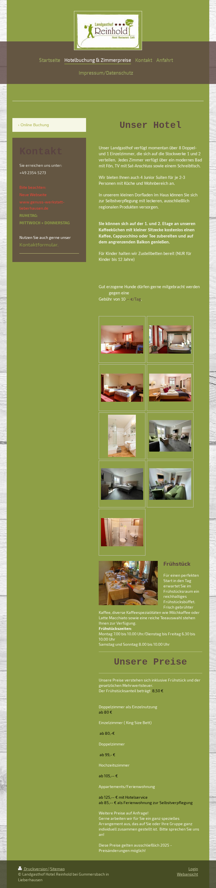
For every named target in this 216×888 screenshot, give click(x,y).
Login (193, 868)
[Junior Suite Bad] (122, 532)
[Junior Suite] (170, 436)
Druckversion (35, 868)
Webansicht (187, 874)
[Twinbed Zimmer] (122, 339)
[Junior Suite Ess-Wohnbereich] (170, 484)
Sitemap (57, 868)
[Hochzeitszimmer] (170, 339)
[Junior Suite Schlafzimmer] (122, 484)
